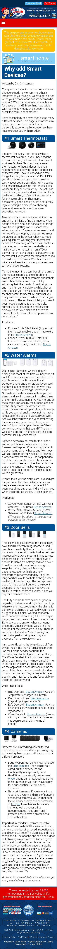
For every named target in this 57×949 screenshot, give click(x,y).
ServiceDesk (21, 944)
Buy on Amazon (24, 334)
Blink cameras (20, 765)
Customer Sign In (34, 3)
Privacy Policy (10, 937)
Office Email (20, 941)
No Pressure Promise (28, 937)
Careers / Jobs (47, 937)
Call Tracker (50, 3)
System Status (35, 944)
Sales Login (46, 941)
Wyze (11, 778)
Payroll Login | (34, 941)
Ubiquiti (15, 804)
